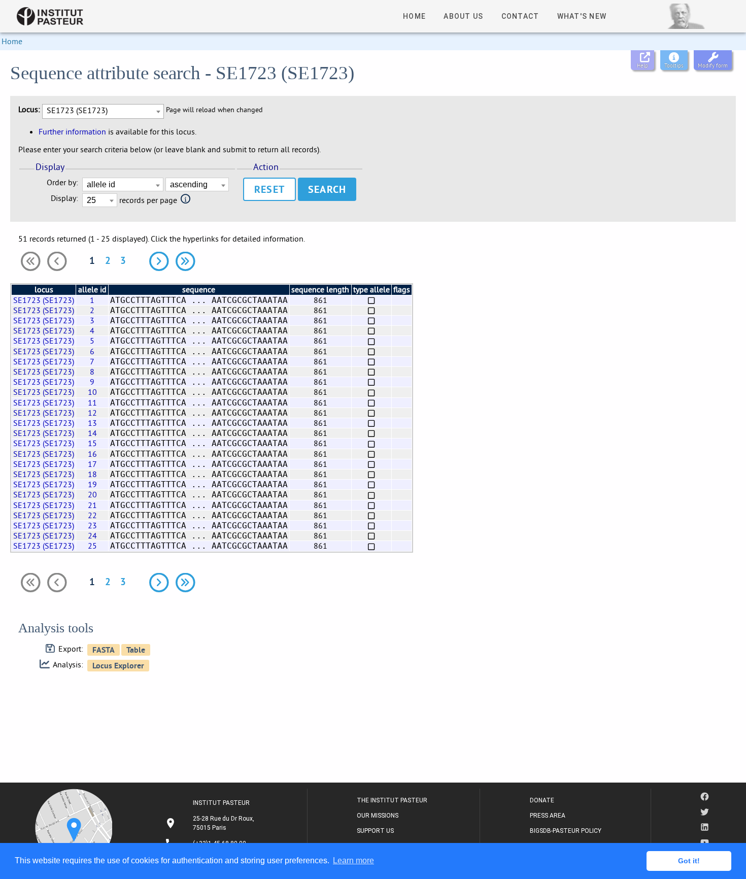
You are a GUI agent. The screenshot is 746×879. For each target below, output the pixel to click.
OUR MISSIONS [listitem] (377, 815)
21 (92, 505)
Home (12, 41)
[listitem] (210, 823)
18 (92, 474)
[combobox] (103, 111)
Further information (72, 131)
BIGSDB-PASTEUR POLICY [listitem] (565, 830)
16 (92, 454)
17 (92, 464)
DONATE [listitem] (542, 800)
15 (92, 443)
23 (92, 525)
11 (92, 402)
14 (92, 433)
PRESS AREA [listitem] (547, 815)
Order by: (62, 182)
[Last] (185, 261)
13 (92, 423)
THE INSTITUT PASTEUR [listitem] (392, 800)
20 (92, 494)
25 (92, 545)
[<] (57, 261)
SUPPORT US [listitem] (375, 830)
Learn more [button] (353, 860)
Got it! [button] (689, 861)
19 (92, 484)
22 (92, 515)
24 (92, 535)
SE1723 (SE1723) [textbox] (77, 110)
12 (92, 413)
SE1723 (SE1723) (43, 300)
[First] (30, 261)
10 (92, 392)
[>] (159, 261)
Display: (64, 198)
